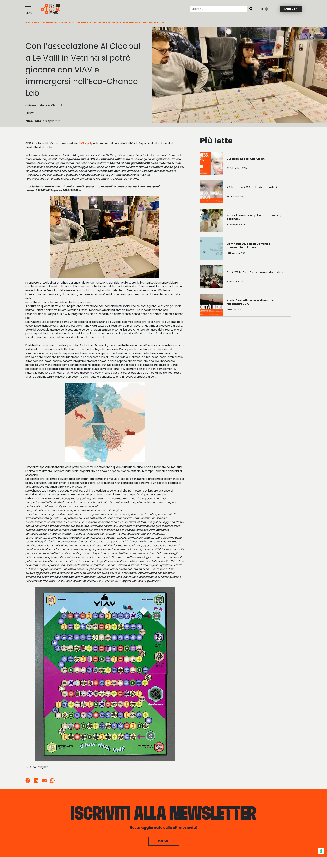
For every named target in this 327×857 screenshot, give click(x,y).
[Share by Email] (44, 781)
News (36, 22)
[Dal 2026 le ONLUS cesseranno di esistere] (257, 278)
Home (28, 22)
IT (262, 8)
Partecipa (290, 8)
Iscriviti (163, 841)
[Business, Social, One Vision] (257, 164)
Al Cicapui (84, 143)
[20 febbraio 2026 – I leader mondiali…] (257, 193)
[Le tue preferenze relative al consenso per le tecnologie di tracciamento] (321, 851)
